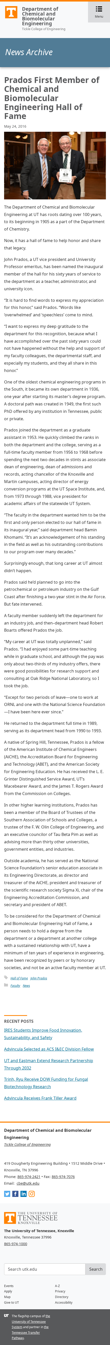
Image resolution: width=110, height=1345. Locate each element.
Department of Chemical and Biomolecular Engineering (40, 16)
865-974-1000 (15, 1243)
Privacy (60, 1291)
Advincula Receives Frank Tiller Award (40, 1098)
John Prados (38, 978)
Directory (61, 1297)
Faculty (15, 985)
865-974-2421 (28, 1176)
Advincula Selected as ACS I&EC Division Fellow (49, 1049)
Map (7, 1297)
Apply (8, 1291)
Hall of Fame (19, 978)
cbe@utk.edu (28, 1183)
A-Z (57, 1286)
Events (9, 1286)
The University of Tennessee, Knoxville (9, 18)
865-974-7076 (63, 1176)
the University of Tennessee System (31, 1321)
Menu (102, 12)
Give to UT (11, 1302)
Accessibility (63, 1302)
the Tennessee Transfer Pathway (30, 1332)
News (26, 985)
